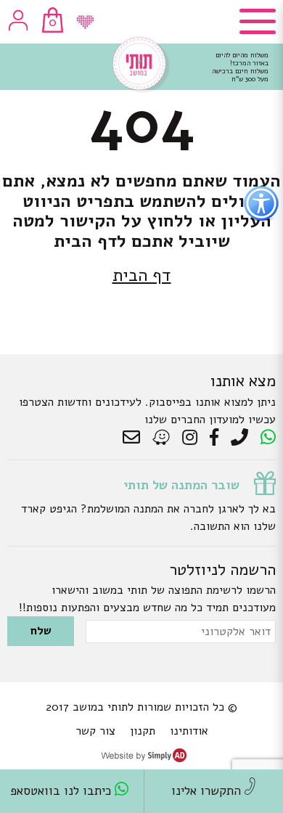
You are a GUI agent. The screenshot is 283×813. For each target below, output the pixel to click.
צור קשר (95, 731)
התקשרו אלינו (208, 791)
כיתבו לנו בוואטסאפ (62, 791)
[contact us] (135, 437)
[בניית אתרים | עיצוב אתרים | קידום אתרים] (143, 759)
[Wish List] (85, 22)
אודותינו (189, 731)
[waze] (162, 437)
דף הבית (141, 275)
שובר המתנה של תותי (181, 485)
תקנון (142, 731)
